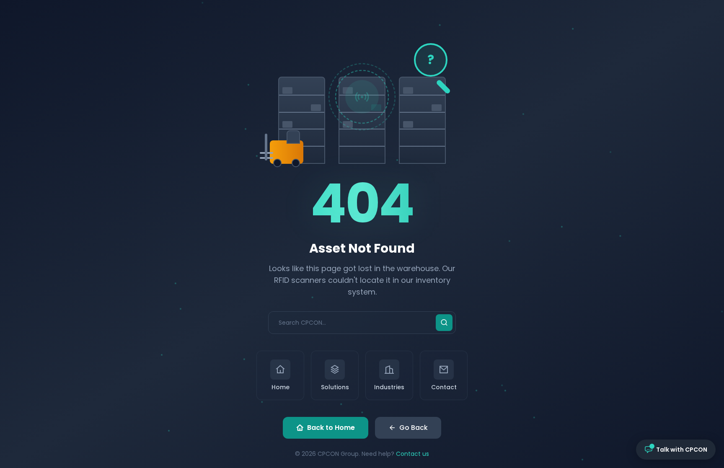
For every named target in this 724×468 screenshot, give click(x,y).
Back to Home (331, 427)
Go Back (413, 427)
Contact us (412, 454)
